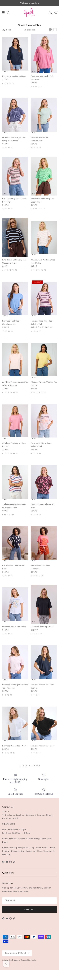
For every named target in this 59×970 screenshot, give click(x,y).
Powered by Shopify (28, 960)
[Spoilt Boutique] (29, 12)
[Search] (9, 12)
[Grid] (51, 29)
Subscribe (29, 909)
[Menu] (3, 12)
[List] (55, 29)
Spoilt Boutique (14, 960)
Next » (37, 765)
